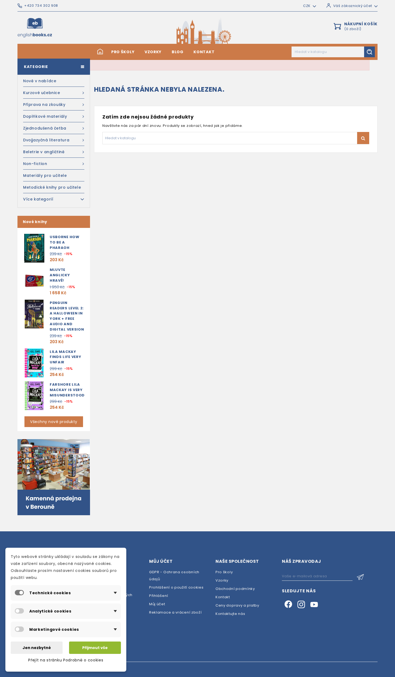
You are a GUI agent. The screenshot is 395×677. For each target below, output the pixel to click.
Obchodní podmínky (235, 588)
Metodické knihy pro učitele (52, 187)
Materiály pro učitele (45, 175)
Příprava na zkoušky (44, 104)
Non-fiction (35, 163)
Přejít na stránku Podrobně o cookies (65, 660)
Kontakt (203, 52)
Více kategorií (38, 199)
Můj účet (157, 604)
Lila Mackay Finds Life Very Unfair (65, 357)
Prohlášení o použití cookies (176, 587)
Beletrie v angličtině (44, 152)
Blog (178, 52)
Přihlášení (158, 595)
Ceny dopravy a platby (237, 605)
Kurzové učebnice (41, 92)
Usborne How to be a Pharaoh (65, 242)
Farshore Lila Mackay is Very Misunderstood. (68, 390)
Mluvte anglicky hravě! (60, 275)
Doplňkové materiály (45, 116)
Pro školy (122, 52)
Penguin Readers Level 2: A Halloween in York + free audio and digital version (67, 316)
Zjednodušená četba (44, 128)
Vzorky (153, 52)
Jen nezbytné (37, 647)
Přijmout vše (95, 647)
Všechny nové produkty (53, 421)
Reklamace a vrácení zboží (175, 612)
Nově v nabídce (39, 81)
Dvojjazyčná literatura (46, 140)
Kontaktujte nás (230, 613)
